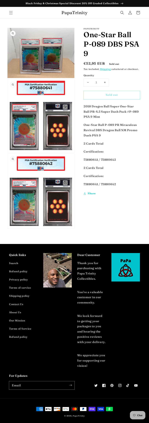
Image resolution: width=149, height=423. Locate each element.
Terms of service (20, 287)
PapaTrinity (79, 416)
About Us (15, 312)
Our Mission (17, 320)
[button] (11, 13)
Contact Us (16, 304)
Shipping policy (19, 295)
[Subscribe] (70, 385)
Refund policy (18, 271)
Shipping (105, 69)
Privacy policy (18, 279)
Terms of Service (20, 328)
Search (13, 263)
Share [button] (92, 193)
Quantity (89, 75)
